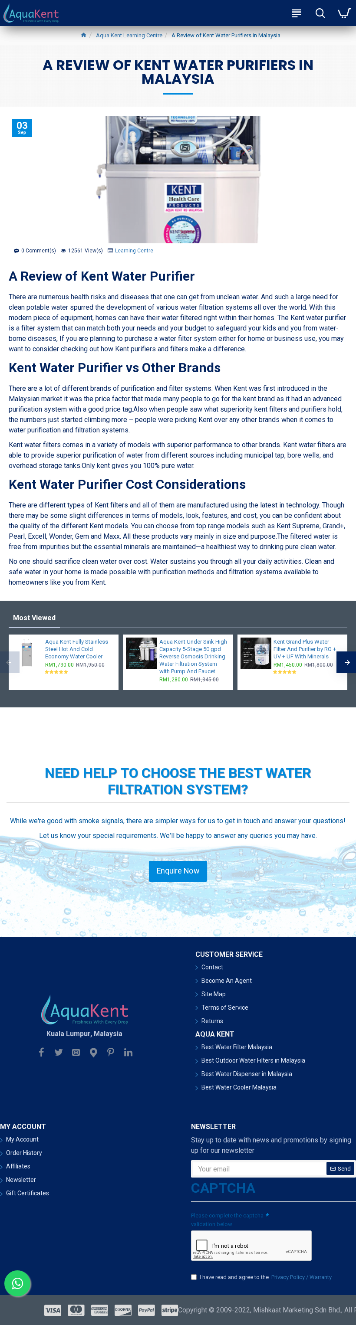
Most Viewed (34, 618)
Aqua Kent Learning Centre (129, 35)
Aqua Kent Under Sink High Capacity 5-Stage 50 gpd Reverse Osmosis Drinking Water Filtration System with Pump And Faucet (193, 656)
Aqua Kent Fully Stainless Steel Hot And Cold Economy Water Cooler (76, 649)
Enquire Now (178, 871)
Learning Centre (134, 251)
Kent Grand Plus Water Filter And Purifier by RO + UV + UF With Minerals (305, 649)
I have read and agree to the (266, 1277)
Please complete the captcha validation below (227, 1219)
